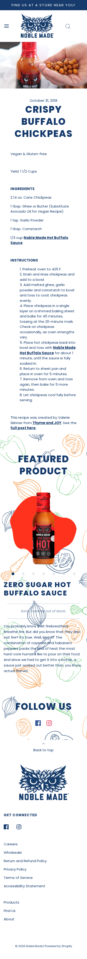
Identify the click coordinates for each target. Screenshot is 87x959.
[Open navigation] (6, 26)
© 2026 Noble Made (29, 946)
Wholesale (13, 852)
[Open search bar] (67, 26)
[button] (43, 529)
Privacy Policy (15, 869)
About (9, 919)
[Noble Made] (37, 26)
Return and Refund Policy (25, 860)
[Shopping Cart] (80, 26)
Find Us (10, 910)
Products (11, 902)
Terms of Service (18, 877)
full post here (22, 427)
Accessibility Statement (24, 886)
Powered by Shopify (58, 946)
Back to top (43, 750)
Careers (11, 844)
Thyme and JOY (46, 422)
